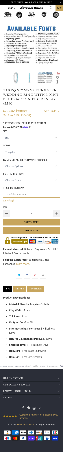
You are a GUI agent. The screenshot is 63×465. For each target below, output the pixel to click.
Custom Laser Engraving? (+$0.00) (25, 159)
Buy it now (31, 230)
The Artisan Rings (25, 424)
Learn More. (23, 263)
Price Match (35, 289)
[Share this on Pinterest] (35, 275)
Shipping (19, 289)
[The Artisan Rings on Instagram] (34, 408)
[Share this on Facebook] (27, 275)
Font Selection (13, 173)
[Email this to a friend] (43, 275)
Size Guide (50, 111)
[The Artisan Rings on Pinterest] (28, 408)
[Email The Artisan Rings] (39, 408)
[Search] (52, 7)
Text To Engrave (14, 187)
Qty (5, 207)
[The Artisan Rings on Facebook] (23, 408)
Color (6, 145)
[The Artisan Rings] (31, 8)
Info (8, 289)
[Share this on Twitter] (19, 275)
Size (5, 131)
